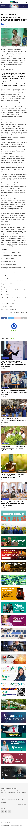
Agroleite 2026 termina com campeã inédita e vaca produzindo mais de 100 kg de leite (14, 80)
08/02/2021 (14, 24)
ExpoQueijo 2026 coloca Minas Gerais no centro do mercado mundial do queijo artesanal (13, 503)
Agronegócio (7, 11)
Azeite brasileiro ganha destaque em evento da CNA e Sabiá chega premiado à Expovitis (13, 475)
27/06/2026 (4, 479)
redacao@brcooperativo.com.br (8, 799)
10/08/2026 (4, 368)
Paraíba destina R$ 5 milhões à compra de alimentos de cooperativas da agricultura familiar (13, 448)
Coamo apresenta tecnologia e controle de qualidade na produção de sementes (13, 420)
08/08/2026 (4, 396)
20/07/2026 (4, 424)
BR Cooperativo (7, 825)
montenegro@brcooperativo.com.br (9, 804)
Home (2, 11)
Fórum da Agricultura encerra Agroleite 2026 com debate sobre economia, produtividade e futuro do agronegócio (13, 75)
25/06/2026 (4, 507)
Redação (7, 24)
